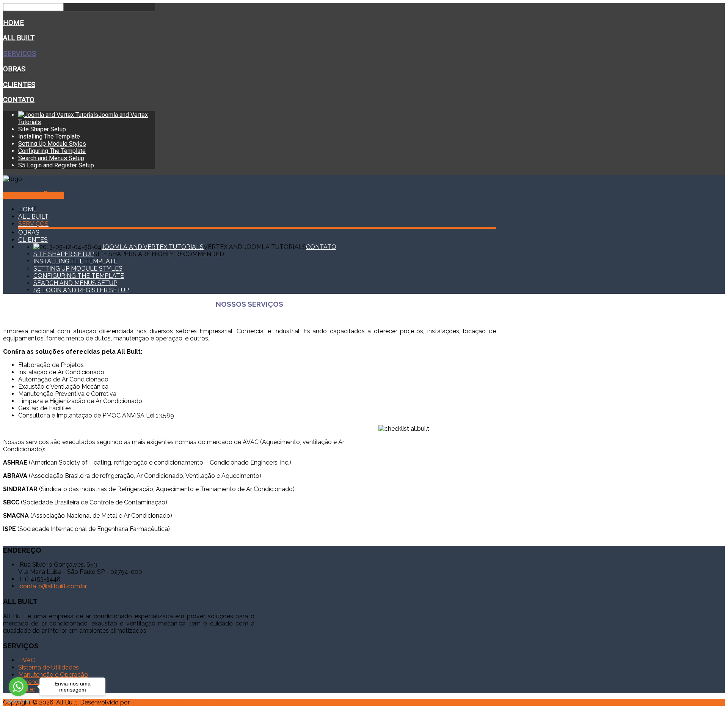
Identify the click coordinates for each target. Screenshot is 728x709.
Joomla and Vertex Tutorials (153, 247)
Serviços (19, 53)
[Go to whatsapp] (18, 686)
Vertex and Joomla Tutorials (255, 247)
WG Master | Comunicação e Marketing (185, 702)
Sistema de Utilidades (48, 667)
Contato (19, 100)
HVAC (26, 660)
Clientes (19, 84)
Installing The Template (49, 136)
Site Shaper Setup (42, 129)
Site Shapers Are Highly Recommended (159, 254)
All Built (19, 38)
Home (13, 23)
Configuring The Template (52, 150)
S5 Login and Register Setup (56, 165)
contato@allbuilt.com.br (53, 586)
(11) (33, 195)
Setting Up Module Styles (52, 143)
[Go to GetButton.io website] (18, 701)
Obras (14, 69)
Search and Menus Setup (51, 158)
